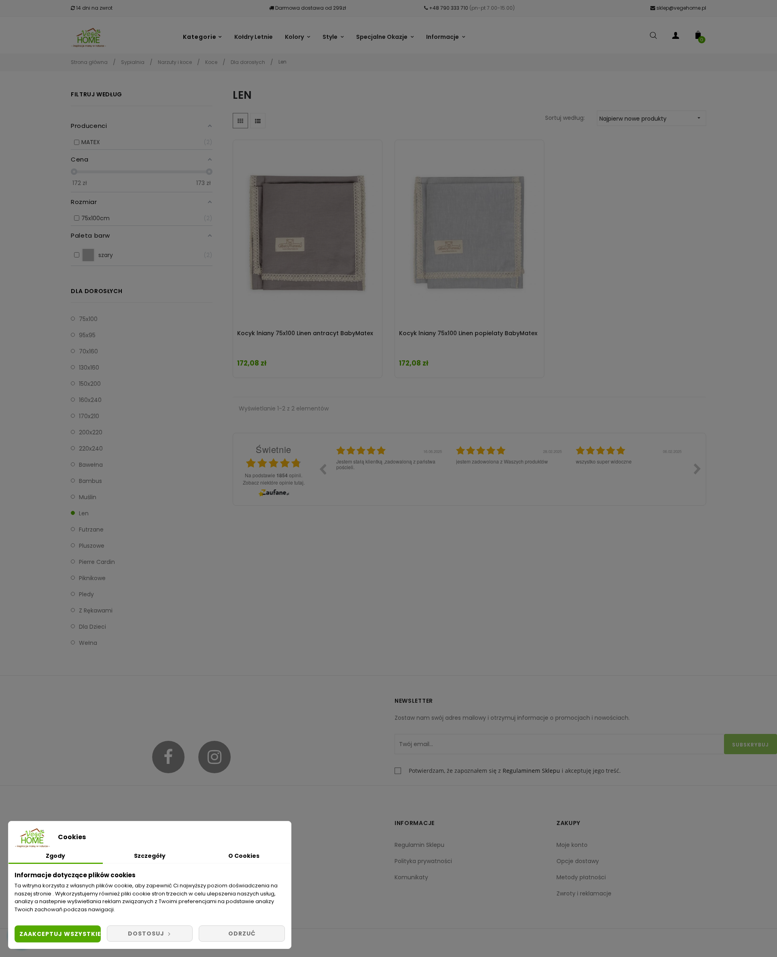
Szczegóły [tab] (150, 856)
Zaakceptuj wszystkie (60, 934)
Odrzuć (242, 933)
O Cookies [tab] (243, 856)
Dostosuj (147, 933)
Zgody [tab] (55, 856)
